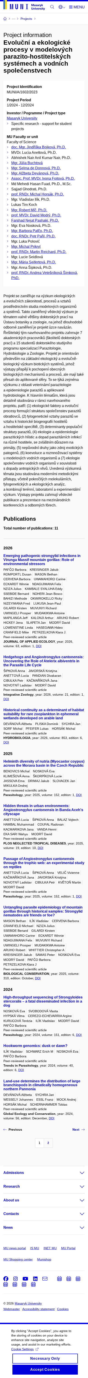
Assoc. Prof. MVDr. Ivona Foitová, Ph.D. (43, 178)
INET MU (50, 1248)
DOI (39, 646)
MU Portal (68, 1248)
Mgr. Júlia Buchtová (27, 163)
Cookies (63, 1309)
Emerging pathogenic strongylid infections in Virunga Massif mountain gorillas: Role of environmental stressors (42, 560)
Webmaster (11, 1309)
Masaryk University (22, 118)
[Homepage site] (24, 6)
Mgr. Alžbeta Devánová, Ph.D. (35, 173)
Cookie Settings (22, 1349)
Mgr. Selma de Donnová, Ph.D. (36, 168)
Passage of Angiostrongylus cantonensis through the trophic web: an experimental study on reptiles (43, 863)
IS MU (34, 1248)
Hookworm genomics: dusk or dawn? (35, 1046)
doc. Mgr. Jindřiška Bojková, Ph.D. (38, 147)
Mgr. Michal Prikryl (26, 246)
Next (75, 1129)
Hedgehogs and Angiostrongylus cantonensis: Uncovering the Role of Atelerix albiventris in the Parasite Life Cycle (43, 661)
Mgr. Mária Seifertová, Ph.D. (33, 262)
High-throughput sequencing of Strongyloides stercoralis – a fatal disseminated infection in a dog (43, 1001)
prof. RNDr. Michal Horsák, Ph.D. (37, 194)
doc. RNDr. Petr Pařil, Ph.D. (33, 236)
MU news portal (14, 1248)
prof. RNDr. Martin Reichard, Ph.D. (38, 252)
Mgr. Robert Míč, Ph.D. (29, 210)
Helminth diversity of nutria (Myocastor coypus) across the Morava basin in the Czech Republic (43, 763)
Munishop (44, 1259)
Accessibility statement (38, 1309)
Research (11, 1186)
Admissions (13, 1173)
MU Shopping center (18, 1259)
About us (11, 1200)
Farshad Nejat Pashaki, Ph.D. (35, 220)
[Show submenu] (77, 1173)
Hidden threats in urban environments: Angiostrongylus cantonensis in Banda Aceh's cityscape (43, 810)
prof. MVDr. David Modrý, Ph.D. (36, 215)
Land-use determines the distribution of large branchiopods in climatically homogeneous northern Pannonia (41, 1085)
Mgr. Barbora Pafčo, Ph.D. (32, 231)
